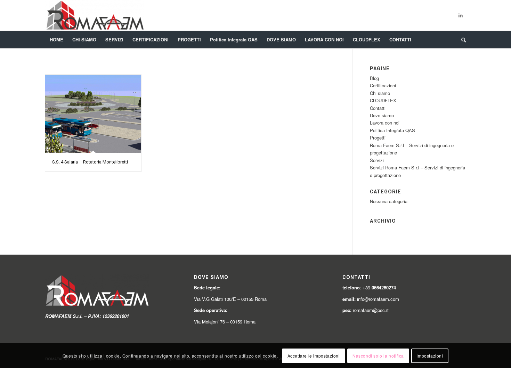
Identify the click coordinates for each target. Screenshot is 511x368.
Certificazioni (383, 85)
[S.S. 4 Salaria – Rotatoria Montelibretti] (93, 114)
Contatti (378, 108)
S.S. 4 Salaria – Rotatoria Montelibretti (90, 162)
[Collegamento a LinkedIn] (460, 15)
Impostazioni (429, 356)
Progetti (378, 137)
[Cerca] (461, 39)
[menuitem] (56, 39)
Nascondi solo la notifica (378, 356)
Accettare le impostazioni (313, 356)
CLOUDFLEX (383, 100)
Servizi (377, 160)
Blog (374, 78)
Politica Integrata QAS (392, 130)
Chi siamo (380, 93)
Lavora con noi (384, 122)
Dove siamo (382, 115)
